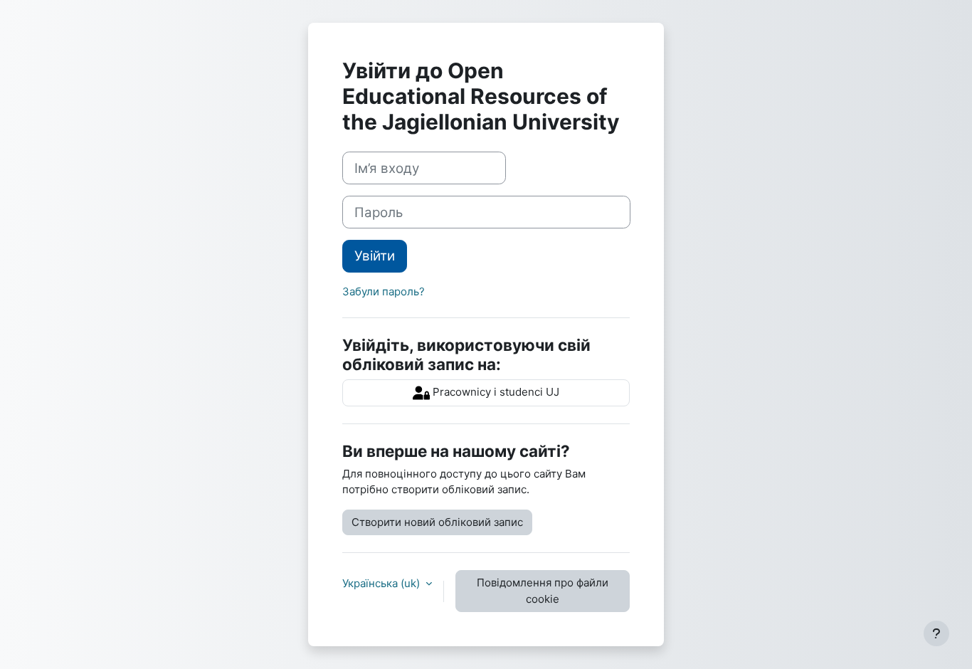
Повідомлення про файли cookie (542, 591)
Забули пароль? (383, 291)
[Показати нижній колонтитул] (936, 633)
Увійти (374, 256)
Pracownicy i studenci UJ (494, 392)
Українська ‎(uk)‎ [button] (382, 583)
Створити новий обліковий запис (437, 522)
